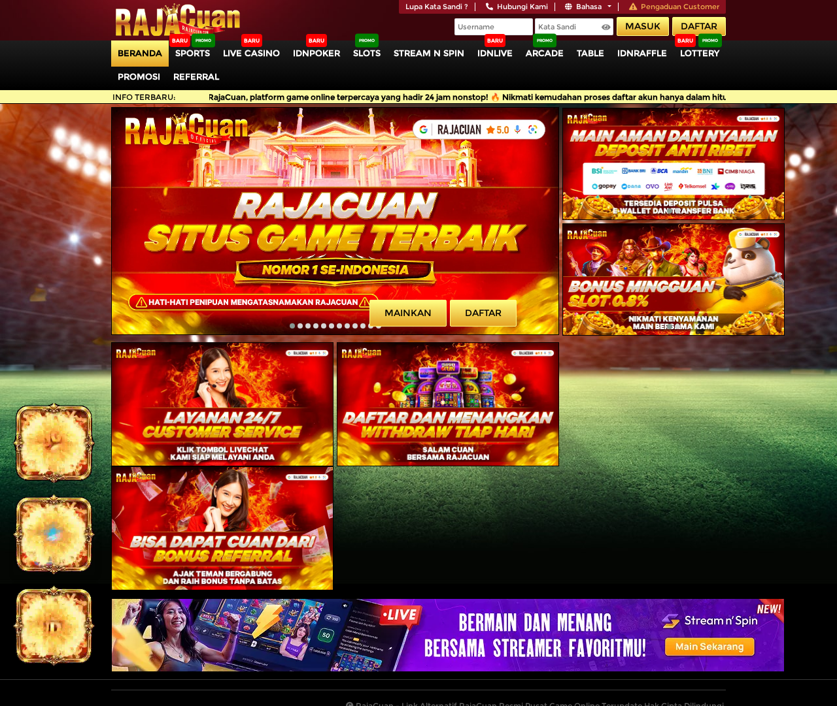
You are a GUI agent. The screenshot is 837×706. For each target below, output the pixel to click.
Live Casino (251, 53)
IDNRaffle (642, 53)
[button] (292, 326)
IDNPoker (316, 53)
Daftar (699, 26)
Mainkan (408, 313)
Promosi (139, 76)
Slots (367, 53)
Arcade (545, 53)
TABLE (590, 53)
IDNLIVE (495, 53)
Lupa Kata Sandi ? (436, 6)
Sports (192, 53)
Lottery (699, 53)
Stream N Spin (429, 53)
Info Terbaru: (144, 97)
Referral (196, 76)
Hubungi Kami (522, 6)
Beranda (140, 53)
